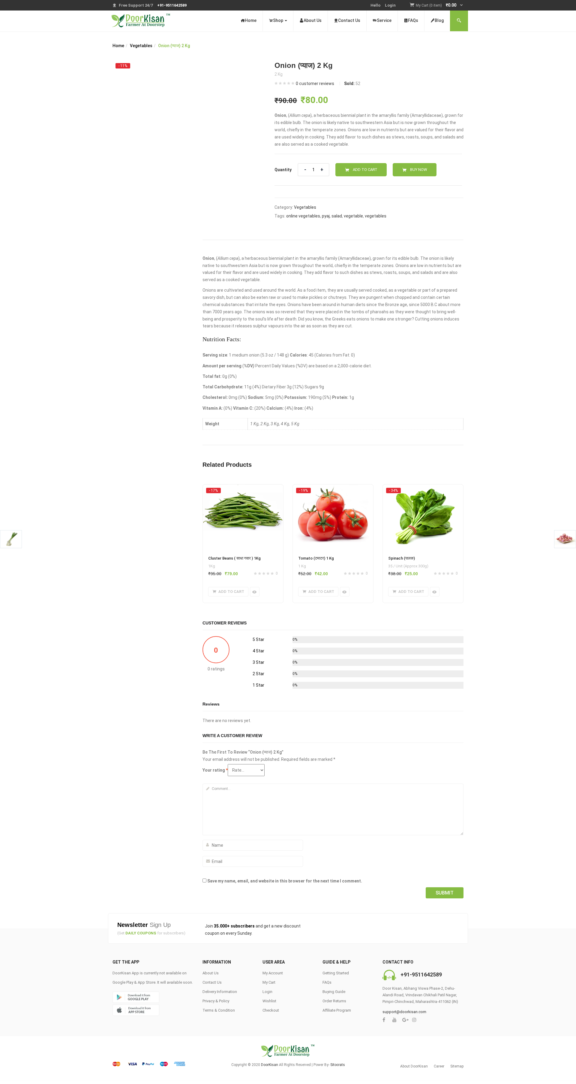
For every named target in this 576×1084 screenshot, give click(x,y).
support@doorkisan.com (404, 1012)
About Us (313, 20)
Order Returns (334, 1001)
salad (337, 216)
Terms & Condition (218, 1010)
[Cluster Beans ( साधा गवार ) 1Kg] (243, 490)
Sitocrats (337, 1065)
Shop (278, 20)
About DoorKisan (414, 1066)
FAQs (413, 20)
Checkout (270, 1010)
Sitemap (457, 1066)
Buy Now (418, 169)
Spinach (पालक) (401, 558)
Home (250, 20)
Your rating (215, 770)
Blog (439, 20)
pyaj (326, 216)
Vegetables (141, 45)
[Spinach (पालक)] (423, 490)
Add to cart (365, 169)
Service (384, 20)
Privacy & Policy (215, 1001)
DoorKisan (269, 1065)
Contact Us (349, 20)
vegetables (375, 216)
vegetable (353, 216)
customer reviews (315, 83)
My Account (272, 973)
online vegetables (303, 216)
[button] (440, 5)
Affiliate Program (336, 1010)
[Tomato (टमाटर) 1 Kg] (333, 490)
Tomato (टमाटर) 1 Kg (316, 558)
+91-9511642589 (421, 974)
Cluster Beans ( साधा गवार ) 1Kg (234, 558)
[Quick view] (255, 592)
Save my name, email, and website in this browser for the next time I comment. (284, 881)
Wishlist (269, 1001)
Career (439, 1066)
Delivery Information (219, 991)
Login (390, 5)
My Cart (268, 982)
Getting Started (335, 973)
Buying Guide (333, 991)
